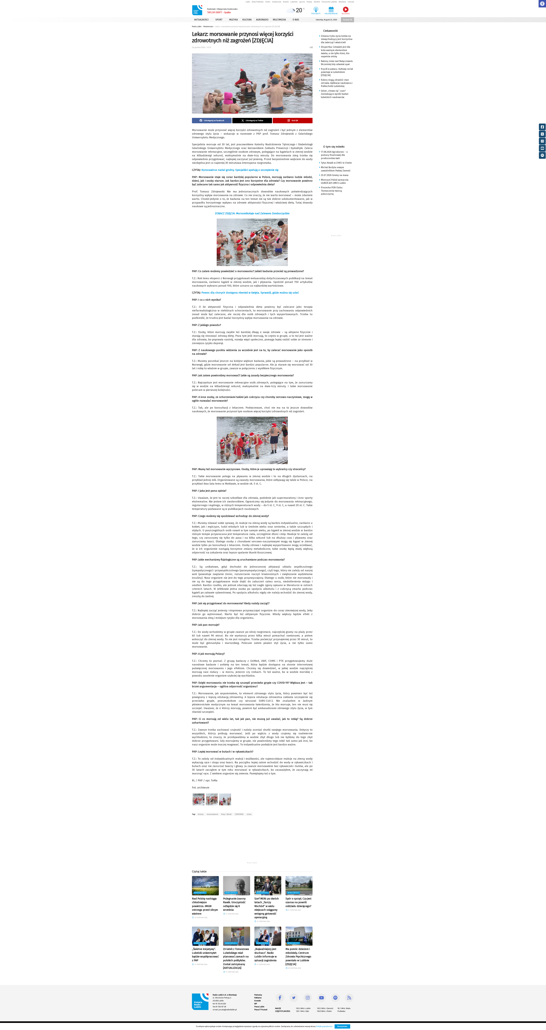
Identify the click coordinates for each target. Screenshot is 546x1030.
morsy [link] (201, 814)
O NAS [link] (296, 19)
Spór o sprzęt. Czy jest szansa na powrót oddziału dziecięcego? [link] (298, 902)
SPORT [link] (218, 19)
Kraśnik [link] (286, 2)
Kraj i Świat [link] (226, 814)
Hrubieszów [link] (276, 2)
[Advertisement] (252, 841)
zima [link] (249, 814)
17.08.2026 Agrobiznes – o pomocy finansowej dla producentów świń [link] (334, 155)
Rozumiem (342, 1026)
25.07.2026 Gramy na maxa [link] (334, 175)
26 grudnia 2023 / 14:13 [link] (201, 47)
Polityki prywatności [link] (324, 1026)
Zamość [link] (351, 2)
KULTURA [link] (247, 19)
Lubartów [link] (293, 2)
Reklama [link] (257, 998)
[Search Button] (351, 19)
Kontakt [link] (257, 1001)
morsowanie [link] (212, 814)
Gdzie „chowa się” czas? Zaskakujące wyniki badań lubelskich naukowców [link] (334, 94)
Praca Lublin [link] (259, 1007)
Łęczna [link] (302, 2)
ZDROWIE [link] (239, 814)
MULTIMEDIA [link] (279, 19)
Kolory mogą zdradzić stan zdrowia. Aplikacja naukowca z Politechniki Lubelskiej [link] (336, 83)
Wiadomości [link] (200, 893)
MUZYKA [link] (233, 19)
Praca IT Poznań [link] (260, 1010)
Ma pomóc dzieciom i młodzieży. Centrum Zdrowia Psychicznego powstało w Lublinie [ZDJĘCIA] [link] (298, 956)
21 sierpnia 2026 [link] (231, 914)
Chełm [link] (267, 2)
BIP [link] (255, 1004)
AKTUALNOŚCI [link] (201, 19)
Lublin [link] (248, 2)
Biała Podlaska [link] (257, 2)
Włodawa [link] (342, 2)
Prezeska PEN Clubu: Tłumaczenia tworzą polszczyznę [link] (332, 190)
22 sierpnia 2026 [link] (200, 918)
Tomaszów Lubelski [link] (329, 2)
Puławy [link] (309, 2)
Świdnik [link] (317, 2)
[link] (542, 3)
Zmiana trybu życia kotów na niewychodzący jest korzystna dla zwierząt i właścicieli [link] (336, 39)
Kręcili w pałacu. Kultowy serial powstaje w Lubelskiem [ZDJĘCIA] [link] (337, 72)
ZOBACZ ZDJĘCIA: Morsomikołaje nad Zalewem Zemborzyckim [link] (252, 213)
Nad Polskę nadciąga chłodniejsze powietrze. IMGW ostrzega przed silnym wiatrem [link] (205, 906)
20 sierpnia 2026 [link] (294, 968)
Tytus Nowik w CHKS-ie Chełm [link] (336, 162)
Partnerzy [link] (258, 995)
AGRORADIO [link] (262, 19)
